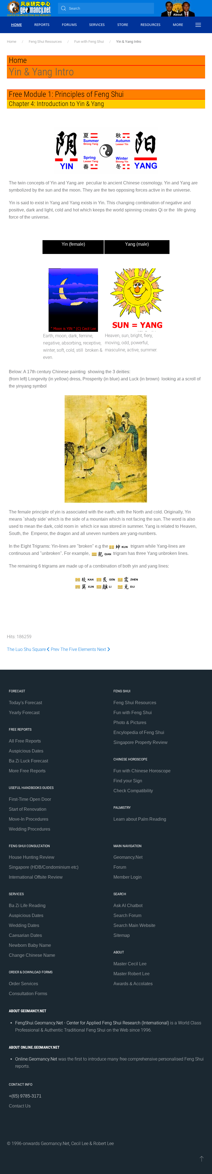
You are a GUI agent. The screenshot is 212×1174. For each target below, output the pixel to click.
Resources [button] (150, 24)
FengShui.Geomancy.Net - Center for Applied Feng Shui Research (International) (92, 1022)
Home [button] (16, 24)
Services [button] (97, 24)
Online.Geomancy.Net (36, 1059)
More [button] (178, 24)
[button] (198, 25)
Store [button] (122, 24)
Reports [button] (41, 24)
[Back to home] (29, 8)
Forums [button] (69, 24)
